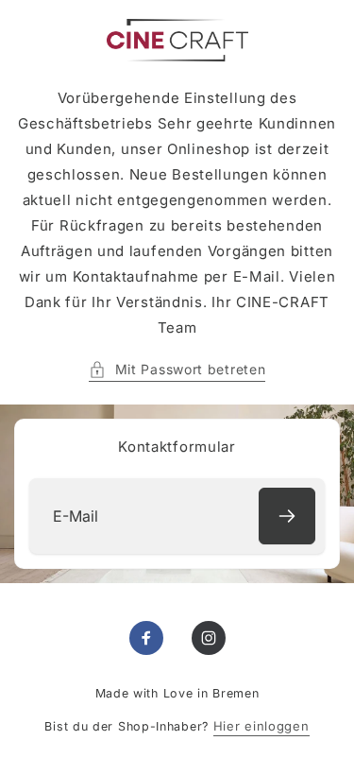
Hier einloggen (261, 725)
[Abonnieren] (287, 516)
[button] (177, 369)
